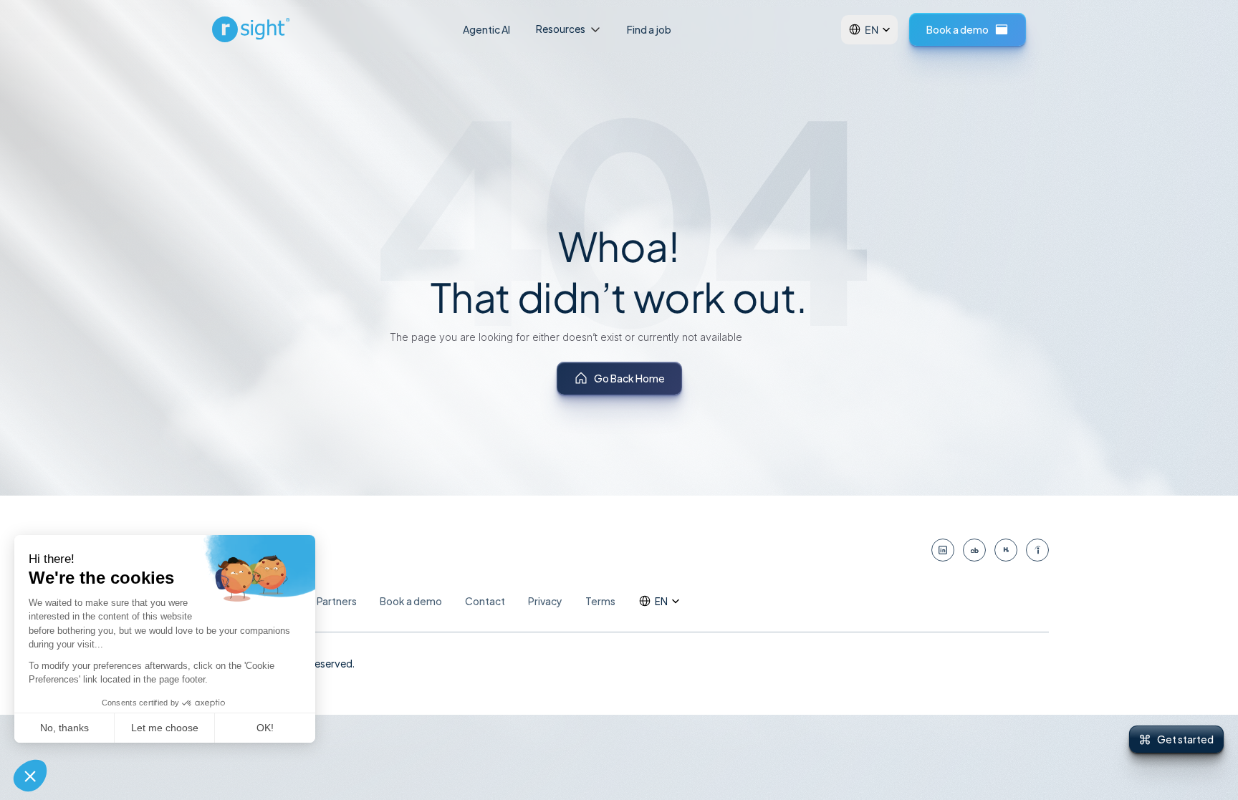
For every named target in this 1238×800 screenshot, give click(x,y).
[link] (252, 29)
